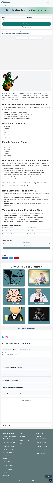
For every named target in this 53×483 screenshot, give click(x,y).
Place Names (8, 469)
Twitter (10, 257)
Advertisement (26, 400)
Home (2, 5)
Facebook (5, 257)
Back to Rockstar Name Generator (26, 328)
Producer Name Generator (9, 233)
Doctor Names (39, 303)
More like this (26, 245)
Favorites (48, 476)
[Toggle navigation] (50, 2)
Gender (4, 17)
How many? (30, 17)
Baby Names (41, 442)
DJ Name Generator (32, 230)
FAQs (40, 38)
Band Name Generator (8, 227)
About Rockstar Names (22, 38)
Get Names (26, 24)
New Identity (8, 465)
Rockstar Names (15, 5)
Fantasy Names (9, 442)
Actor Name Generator (33, 233)
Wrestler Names (14, 303)
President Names (13, 284)
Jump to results (26, 242)
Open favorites (26, 248)
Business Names (10, 446)
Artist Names (39, 284)
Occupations (7, 5)
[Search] (47, 2)
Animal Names (9, 462)
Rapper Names (39, 322)
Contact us (24, 436)
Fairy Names (41, 453)
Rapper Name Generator (8, 230)
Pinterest (16, 257)
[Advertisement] (26, 54)
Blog (22, 444)
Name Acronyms (43, 450)
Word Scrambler (43, 446)
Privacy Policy (25, 440)
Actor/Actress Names (14, 322)
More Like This (33, 38)
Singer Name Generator (33, 227)
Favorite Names (6, 425)
